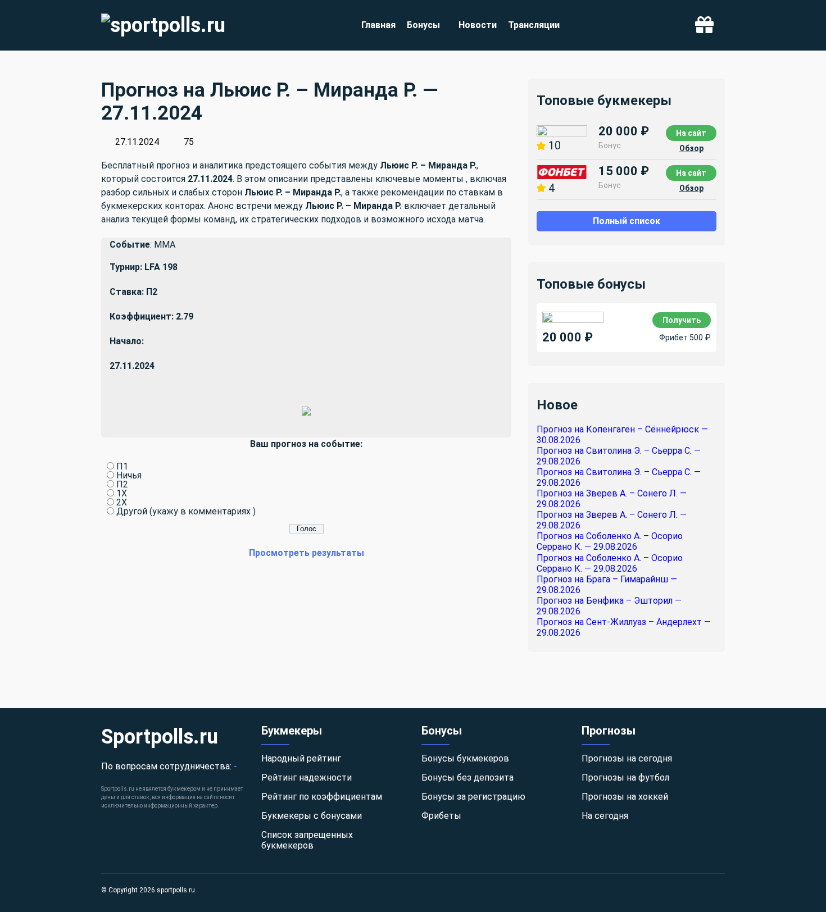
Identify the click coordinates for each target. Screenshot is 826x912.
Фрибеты (441, 815)
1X (121, 493)
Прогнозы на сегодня (627, 758)
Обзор (691, 148)
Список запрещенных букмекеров (307, 840)
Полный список (626, 221)
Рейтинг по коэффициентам (321, 796)
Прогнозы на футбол (625, 777)
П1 (122, 466)
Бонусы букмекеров (465, 758)
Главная (378, 25)
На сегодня (605, 815)
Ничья (129, 475)
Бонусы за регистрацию (473, 796)
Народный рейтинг (301, 758)
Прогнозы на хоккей (625, 796)
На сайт (691, 133)
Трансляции (534, 25)
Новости (478, 25)
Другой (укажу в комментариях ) (186, 511)
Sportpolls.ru (159, 737)
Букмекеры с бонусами (311, 815)
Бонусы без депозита (467, 777)
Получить (681, 320)
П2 (122, 484)
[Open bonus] (704, 25)
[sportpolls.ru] (163, 25)
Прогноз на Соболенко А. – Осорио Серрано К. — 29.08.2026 (610, 541)
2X (121, 502)
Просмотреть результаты (306, 553)
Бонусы (423, 25)
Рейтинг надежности (306, 777)
